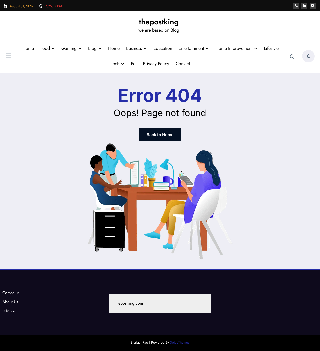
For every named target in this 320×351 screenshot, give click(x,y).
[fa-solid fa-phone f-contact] (296, 6)
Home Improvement (234, 48)
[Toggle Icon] (8, 56)
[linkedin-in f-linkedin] (305, 6)
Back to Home (160, 134)
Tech (115, 63)
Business (134, 48)
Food (45, 48)
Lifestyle (271, 48)
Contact (183, 63)
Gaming (69, 48)
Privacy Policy (156, 63)
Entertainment (191, 48)
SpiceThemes (180, 342)
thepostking (159, 21)
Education (163, 48)
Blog (92, 48)
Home (28, 48)
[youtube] (313, 6)
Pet (133, 63)
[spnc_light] (308, 56)
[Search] (292, 57)
